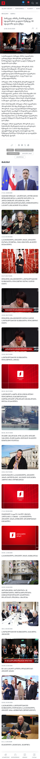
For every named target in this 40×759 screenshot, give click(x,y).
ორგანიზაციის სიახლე (24, 150)
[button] (8, 8)
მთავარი (5, 13)
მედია (12, 13)
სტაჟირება (20, 157)
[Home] (3, 3)
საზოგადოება (13, 153)
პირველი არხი (27, 153)
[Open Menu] (36, 3)
